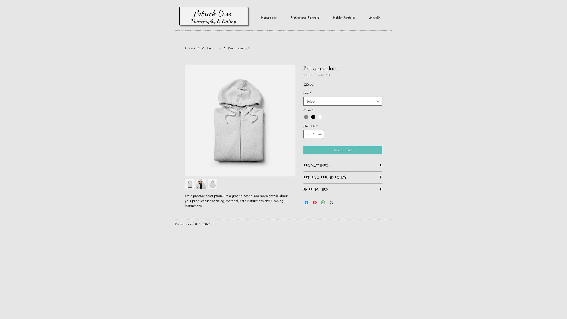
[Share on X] (331, 202)
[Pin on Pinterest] (314, 202)
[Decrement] (307, 134)
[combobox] (342, 101)
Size (307, 93)
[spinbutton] (314, 134)
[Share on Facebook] (306, 202)
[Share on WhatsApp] (323, 202)
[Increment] (320, 134)
